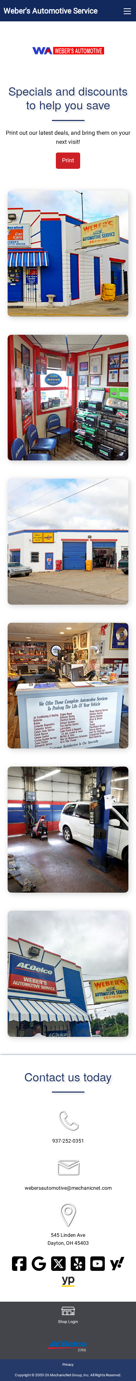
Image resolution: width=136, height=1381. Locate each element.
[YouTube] (97, 1263)
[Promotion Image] (68, 253)
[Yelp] (78, 1263)
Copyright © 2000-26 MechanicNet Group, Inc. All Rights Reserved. (68, 1375)
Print (68, 160)
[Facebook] (19, 1263)
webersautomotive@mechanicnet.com (68, 1188)
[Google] (39, 1263)
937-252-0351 (68, 1141)
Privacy (68, 1365)
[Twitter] (58, 1263)
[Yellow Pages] (68, 1281)
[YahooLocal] (117, 1263)
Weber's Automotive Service (51, 11)
